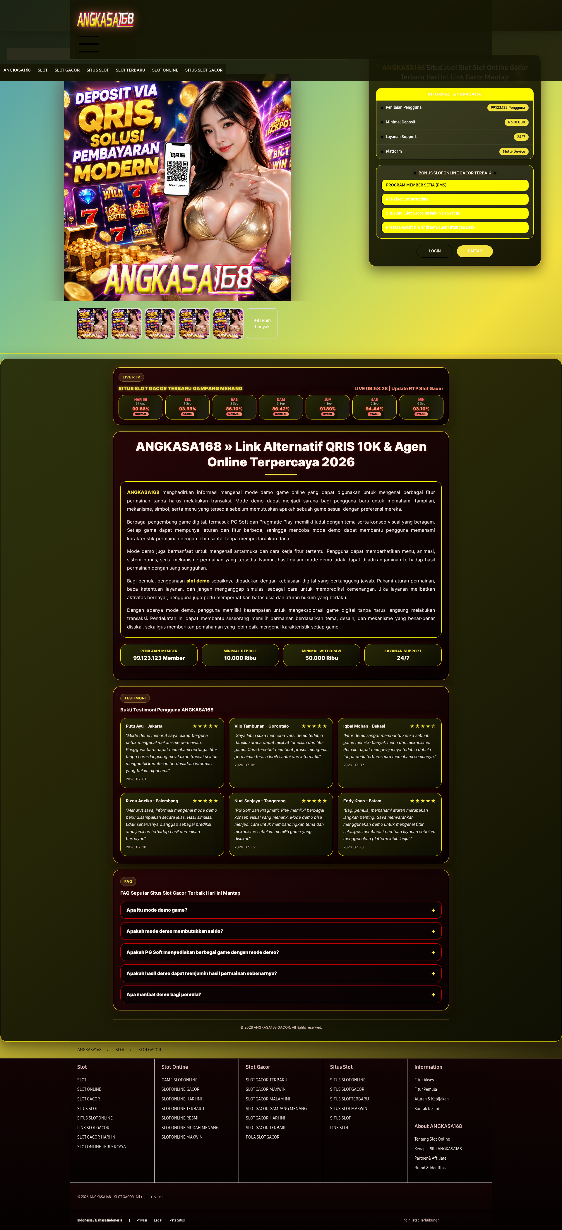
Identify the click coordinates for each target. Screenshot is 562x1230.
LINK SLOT (339, 1127)
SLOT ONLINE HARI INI (182, 1099)
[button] (92, 323)
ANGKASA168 (143, 492)
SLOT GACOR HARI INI (96, 1137)
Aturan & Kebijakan (431, 1099)
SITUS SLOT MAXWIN (348, 1108)
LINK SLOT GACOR (93, 1127)
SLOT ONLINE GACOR (181, 1089)
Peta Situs (177, 1220)
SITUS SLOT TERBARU (349, 1099)
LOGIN (435, 251)
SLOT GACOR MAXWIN (266, 1089)
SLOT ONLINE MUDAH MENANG (190, 1127)
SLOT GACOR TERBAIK (265, 1127)
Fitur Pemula (425, 1089)
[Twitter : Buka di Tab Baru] (458, 1220)
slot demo (198, 581)
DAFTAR (475, 251)
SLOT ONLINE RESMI (180, 1118)
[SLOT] (105, 19)
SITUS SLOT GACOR (347, 1089)
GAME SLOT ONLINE (180, 1080)
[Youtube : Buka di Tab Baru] (481, 1220)
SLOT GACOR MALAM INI (268, 1099)
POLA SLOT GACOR (263, 1137)
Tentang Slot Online (432, 1139)
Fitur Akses (424, 1080)
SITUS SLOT (87, 1108)
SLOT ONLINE (89, 1089)
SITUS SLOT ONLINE (95, 1118)
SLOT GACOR (88, 1099)
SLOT (81, 1080)
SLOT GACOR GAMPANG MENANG (276, 1108)
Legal (158, 1220)
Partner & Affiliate (430, 1158)
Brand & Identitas (430, 1168)
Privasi (142, 1220)
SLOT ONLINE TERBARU (183, 1108)
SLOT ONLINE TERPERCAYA (101, 1146)
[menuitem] (17, 70)
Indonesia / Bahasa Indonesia (99, 1220)
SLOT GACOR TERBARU (266, 1080)
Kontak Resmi (426, 1108)
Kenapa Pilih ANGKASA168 (438, 1148)
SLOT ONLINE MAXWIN (182, 1137)
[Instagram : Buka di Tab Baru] (469, 1220)
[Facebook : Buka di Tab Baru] (446, 1220)
